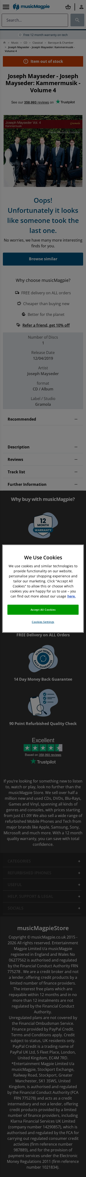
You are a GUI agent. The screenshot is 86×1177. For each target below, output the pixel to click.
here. (71, 596)
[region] (43, 588)
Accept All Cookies (43, 609)
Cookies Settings (43, 622)
